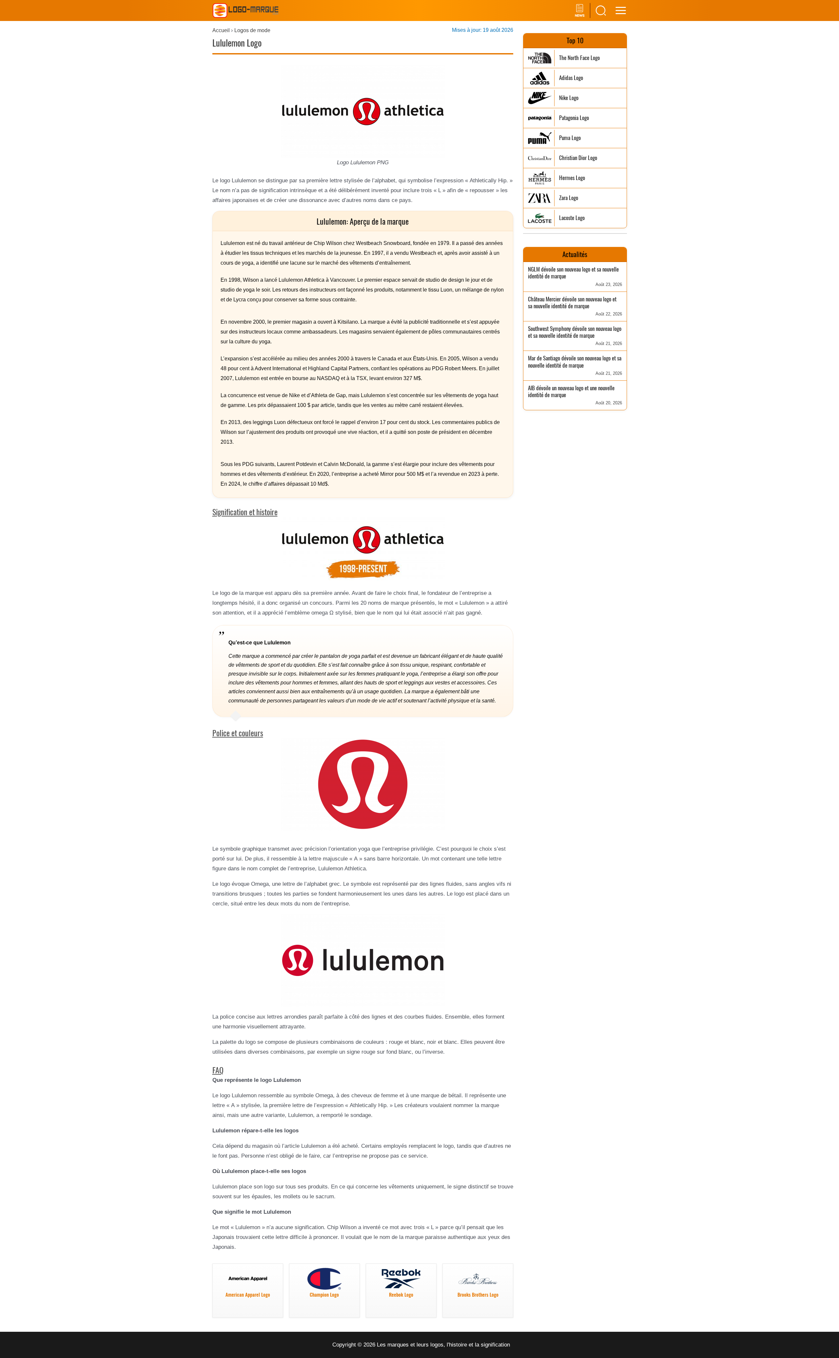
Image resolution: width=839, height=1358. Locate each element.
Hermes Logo (572, 177)
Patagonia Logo (574, 117)
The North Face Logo (579, 57)
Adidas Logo (571, 77)
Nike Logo (568, 97)
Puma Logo (570, 137)
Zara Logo (568, 197)
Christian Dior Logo (578, 157)
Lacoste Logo (572, 217)
